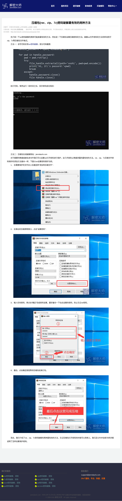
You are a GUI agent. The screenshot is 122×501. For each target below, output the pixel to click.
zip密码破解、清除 (44, 476)
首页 (53, 6)
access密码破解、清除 (46, 486)
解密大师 (58, 497)
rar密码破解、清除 (11, 476)
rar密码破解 (33, 44)
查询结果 (88, 6)
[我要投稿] (20, 29)
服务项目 (64, 6)
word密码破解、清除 (12, 483)
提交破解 (76, 6)
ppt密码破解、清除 (11, 486)
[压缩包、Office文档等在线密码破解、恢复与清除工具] (14, 9)
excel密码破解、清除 (45, 479)
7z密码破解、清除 (11, 479)
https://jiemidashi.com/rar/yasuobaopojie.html (25, 32)
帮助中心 (111, 6)
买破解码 (100, 6)
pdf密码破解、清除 (44, 483)
